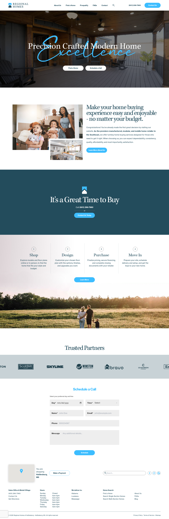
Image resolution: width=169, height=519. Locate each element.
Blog (136, 499)
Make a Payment (59, 473)
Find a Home (70, 5)
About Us (57, 5)
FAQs (95, 5)
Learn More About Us (97, 150)
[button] (21, 471)
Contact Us (152, 5)
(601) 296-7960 (135, 5)
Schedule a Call (96, 68)
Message (56, 433)
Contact (105, 5)
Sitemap (158, 515)
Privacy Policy (138, 515)
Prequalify (84, 5)
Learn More (84, 280)
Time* (90, 403)
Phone (54, 423)
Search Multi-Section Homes (113, 499)
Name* (55, 413)
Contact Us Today (84, 215)
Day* (54, 403)
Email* (90, 413)
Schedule (84, 453)
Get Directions (14, 499)
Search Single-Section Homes (114, 496)
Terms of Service (148, 515)
